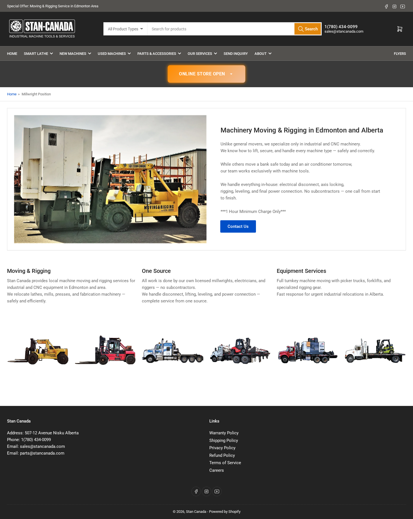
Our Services (200, 53)
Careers (216, 470)
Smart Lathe (36, 53)
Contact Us (238, 226)
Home (12, 53)
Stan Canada (196, 511)
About (261, 53)
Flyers (400, 53)
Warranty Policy (224, 432)
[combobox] (235, 28)
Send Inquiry (236, 53)
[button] (206, 74)
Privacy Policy (222, 447)
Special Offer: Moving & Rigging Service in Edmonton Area (52, 6)
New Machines (73, 53)
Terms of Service (225, 462)
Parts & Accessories (156, 53)
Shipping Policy (223, 440)
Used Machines (112, 53)
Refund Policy (222, 455)
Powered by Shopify (224, 511)
